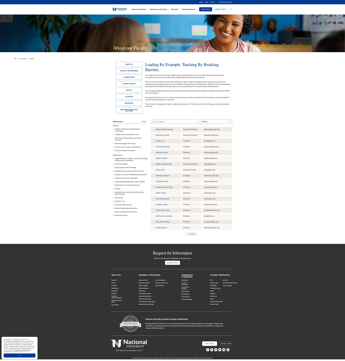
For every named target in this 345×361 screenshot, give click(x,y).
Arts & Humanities (121, 164)
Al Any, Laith (160, 170)
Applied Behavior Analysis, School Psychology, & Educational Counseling (131, 159)
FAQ (211, 280)
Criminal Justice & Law (161, 283)
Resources (129, 103)
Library (212, 299)
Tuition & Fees (185, 296)
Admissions (184, 280)
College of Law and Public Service (127, 134)
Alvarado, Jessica (162, 181)
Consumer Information (216, 301)
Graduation (213, 285)
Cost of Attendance (186, 299)
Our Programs (23, 58)
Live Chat (212, 2)
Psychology (119, 198)
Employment (115, 288)
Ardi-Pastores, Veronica (164, 216)
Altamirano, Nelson (162, 176)
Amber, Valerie (161, 193)
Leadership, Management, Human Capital (130, 182)
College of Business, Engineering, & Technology (127, 130)
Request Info (220, 9)
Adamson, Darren (162, 152)
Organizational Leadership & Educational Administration (129, 193)
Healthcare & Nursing (145, 299)
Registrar (212, 293)
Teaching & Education (145, 293)
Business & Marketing (145, 296)
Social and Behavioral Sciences (126, 212)
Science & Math (159, 285)
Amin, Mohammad (162, 199)
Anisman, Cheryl (161, 204)
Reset (144, 122)
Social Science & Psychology (147, 301)
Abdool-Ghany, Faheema (164, 129)
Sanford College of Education (125, 143)
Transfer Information (184, 283)
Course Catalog (129, 84)
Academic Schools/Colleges (116, 297)
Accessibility (115, 305)
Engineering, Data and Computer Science (129, 171)
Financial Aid (185, 291)
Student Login (214, 283)
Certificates (142, 291)
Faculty (129, 90)
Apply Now (205, 9)
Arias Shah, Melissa (163, 222)
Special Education (121, 215)
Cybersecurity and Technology (125, 167)
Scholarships (185, 294)
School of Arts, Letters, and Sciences (128, 147)
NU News (114, 293)
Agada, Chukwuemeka (164, 164)
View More (192, 234)
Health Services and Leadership (126, 178)
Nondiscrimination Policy (230, 283)
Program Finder (143, 280)
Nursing (117, 189)
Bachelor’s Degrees (144, 283)
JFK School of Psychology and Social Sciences (128, 139)
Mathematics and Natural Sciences (127, 185)
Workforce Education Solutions (129, 110)
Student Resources (188, 9)
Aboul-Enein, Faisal (162, 135)
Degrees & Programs (139, 9)
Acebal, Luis (160, 141)
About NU (174, 9)
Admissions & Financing (158, 9)
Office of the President (129, 71)
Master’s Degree (143, 285)
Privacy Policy (169, 358)
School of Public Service (123, 205)
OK (19, 355)
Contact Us (114, 291)
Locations (129, 97)
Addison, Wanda (161, 158)
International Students (185, 287)
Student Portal (214, 304)
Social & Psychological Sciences (126, 208)
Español (201, 2)
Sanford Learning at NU (116, 301)
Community (213, 296)
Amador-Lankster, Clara (164, 187)
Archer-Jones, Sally (162, 210)
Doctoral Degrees (144, 288)
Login (206, 2)
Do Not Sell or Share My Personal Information (186, 358)
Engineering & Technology (146, 304)
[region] (19, 348)
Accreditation (129, 77)
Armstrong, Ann (161, 228)
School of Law (120, 201)
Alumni (212, 291)
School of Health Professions (125, 150)
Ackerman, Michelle (163, 147)
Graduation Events (215, 288)
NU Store (225, 280)
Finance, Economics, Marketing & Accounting (131, 174)
